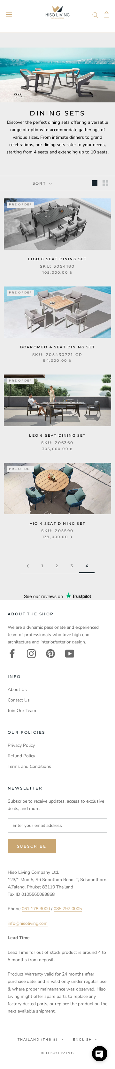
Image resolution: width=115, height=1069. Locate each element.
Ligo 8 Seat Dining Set (57, 259)
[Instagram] (31, 653)
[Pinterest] (50, 653)
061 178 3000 (36, 909)
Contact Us (19, 700)
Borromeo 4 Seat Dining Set (57, 347)
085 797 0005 (68, 909)
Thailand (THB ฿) (37, 1039)
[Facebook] (12, 653)
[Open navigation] (9, 14)
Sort (40, 183)
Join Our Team (22, 711)
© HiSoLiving (57, 1053)
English (82, 1039)
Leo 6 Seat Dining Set (57, 435)
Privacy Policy (21, 745)
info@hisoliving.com (28, 923)
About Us (17, 690)
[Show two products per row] (105, 183)
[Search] (95, 14)
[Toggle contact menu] (99, 1053)
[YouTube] (69, 653)
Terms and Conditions (29, 766)
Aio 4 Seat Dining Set (57, 523)
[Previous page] (27, 566)
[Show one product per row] (94, 183)
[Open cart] (106, 14)
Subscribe (32, 846)
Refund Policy (21, 756)
